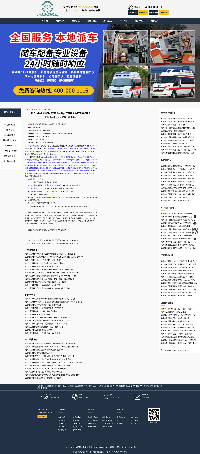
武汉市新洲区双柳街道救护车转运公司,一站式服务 (178, 220)
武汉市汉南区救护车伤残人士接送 (173, 312)
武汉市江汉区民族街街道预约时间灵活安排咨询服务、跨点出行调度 (50, 343)
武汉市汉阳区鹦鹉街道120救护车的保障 (175, 226)
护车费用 (52, 124)
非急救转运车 (10, 125)
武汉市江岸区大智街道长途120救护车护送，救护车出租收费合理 (179, 236)
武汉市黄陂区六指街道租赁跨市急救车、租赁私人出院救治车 (178, 153)
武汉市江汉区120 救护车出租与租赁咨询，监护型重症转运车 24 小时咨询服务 (53, 302)
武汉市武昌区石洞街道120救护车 (173, 131)
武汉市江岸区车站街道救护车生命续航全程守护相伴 (44, 263)
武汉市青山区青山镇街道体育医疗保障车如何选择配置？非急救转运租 (178, 271)
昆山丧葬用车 (130, 386)
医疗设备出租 (10, 156)
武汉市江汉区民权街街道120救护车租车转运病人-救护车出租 (178, 331)
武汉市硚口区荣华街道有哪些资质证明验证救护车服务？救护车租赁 (178, 328)
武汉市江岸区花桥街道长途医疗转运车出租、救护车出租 (46, 282)
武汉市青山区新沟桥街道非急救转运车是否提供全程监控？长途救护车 (178, 179)
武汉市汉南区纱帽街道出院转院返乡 (38, 353)
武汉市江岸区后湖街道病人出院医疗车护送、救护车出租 (46, 369)
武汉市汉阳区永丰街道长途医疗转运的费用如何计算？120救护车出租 (50, 276)
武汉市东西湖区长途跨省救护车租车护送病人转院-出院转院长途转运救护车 (53, 375)
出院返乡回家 (10, 161)
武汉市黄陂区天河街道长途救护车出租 (175, 200)
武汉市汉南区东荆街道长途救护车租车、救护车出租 (44, 327)
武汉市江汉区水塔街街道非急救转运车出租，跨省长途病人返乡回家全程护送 (178, 119)
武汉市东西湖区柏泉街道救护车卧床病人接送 (177, 217)
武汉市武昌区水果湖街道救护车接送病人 (40, 314)
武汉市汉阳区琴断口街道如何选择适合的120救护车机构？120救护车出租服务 (53, 362)
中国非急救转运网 (51, 386)
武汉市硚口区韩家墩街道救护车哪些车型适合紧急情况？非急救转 (178, 137)
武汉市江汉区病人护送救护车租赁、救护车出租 (178, 188)
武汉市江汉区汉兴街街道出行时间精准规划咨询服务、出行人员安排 (50, 299)
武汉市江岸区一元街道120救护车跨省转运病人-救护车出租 (178, 283)
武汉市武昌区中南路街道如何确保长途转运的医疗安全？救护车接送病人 (51, 273)
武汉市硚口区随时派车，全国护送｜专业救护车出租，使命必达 (48, 321)
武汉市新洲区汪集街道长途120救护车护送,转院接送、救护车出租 (49, 269)
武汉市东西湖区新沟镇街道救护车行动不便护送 (178, 264)
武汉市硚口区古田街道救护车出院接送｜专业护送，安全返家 (47, 365)
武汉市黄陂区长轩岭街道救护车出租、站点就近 (178, 292)
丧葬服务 (46, 388)
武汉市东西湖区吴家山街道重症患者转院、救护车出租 (178, 147)
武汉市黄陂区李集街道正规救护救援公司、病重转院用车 (178, 343)
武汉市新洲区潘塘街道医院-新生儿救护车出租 (178, 128)
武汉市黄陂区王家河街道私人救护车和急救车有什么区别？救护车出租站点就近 (178, 245)
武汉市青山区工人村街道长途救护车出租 (176, 223)
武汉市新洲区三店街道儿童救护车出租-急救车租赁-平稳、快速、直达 (50, 356)
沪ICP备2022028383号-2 (127, 447)
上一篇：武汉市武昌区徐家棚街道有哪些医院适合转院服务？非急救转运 (51, 240)
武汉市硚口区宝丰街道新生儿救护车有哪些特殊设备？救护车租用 (178, 277)
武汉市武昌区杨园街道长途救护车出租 (175, 321)
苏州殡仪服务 (120, 386)
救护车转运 (10, 145)
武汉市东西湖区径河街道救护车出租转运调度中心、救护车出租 (178, 337)
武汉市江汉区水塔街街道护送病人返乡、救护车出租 (178, 280)
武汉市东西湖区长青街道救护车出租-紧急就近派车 (178, 194)
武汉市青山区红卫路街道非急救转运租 (175, 318)
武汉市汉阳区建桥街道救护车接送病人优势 (177, 324)
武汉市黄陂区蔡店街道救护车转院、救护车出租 (178, 150)
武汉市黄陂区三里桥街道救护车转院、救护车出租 (43, 378)
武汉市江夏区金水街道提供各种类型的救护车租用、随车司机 (178, 248)
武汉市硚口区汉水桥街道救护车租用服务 (176, 229)
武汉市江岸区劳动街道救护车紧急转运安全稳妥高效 (178, 214)
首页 (26, 109)
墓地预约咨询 (148, 386)
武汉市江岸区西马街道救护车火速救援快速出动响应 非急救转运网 (178, 122)
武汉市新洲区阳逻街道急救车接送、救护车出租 (178, 289)
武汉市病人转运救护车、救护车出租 (174, 143)
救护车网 (113, 386)
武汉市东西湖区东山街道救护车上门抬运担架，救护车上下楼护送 (178, 172)
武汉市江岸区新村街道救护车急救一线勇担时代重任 (178, 309)
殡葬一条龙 (62, 386)
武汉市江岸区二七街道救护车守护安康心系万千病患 (178, 261)
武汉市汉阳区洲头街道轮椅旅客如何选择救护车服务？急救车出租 (178, 182)
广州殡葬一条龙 (91, 386)
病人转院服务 (10, 135)
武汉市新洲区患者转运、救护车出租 (174, 197)
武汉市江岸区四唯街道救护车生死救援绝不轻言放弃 (44, 308)
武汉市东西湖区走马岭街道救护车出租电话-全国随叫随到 (178, 286)
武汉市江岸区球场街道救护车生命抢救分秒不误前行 (178, 169)
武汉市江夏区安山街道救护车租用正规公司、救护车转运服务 (178, 296)
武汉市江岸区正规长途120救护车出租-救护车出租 (178, 191)
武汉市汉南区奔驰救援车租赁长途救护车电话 (41, 266)
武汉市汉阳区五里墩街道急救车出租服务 (176, 134)
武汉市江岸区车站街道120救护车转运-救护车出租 (178, 334)
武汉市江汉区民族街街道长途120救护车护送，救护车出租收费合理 (49, 279)
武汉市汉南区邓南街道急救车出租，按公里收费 (42, 285)
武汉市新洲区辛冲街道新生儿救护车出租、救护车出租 (178, 315)
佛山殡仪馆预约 (80, 386)
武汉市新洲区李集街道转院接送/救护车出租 (41, 311)
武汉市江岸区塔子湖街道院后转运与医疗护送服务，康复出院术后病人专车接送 (54, 257)
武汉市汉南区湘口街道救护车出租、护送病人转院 (43, 372)
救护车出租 (10, 130)
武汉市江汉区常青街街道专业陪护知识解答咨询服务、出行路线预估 (50, 254)
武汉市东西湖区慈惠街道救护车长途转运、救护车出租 (178, 239)
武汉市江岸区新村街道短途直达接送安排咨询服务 (43, 305)
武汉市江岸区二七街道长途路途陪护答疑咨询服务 (43, 260)
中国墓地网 (70, 386)
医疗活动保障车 (10, 140)
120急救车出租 (10, 151)
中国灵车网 (139, 386)
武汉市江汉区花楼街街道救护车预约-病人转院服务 (178, 232)
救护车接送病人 (61, 124)
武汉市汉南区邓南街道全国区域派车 (174, 125)
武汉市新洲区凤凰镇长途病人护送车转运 (40, 330)
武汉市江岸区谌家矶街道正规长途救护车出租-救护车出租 (46, 324)
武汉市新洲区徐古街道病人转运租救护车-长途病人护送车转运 (48, 288)
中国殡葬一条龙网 (103, 386)
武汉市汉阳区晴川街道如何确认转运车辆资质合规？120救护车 (178, 274)
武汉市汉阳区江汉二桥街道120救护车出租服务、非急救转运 (47, 317)
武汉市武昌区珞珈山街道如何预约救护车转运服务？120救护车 (48, 359)
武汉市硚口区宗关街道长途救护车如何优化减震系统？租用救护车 (178, 185)
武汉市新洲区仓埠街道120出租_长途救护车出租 (178, 340)
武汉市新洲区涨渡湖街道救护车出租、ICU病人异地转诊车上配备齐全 (178, 268)
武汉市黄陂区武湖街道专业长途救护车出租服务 (42, 333)
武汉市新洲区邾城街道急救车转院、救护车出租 (178, 242)
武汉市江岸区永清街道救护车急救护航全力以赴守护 (44, 350)
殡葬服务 (157, 386)
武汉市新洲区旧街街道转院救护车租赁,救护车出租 (178, 176)
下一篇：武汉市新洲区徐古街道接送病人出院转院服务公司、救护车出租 (51, 243)
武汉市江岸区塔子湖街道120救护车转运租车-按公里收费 (178, 140)
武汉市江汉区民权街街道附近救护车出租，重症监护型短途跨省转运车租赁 (178, 166)
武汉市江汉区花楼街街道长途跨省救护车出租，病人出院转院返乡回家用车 (52, 347)
